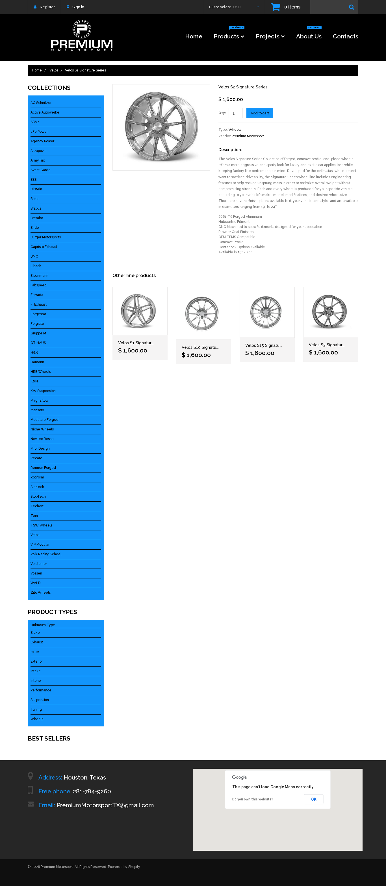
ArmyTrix (38, 160)
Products (228, 34)
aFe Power (39, 132)
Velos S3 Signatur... (327, 345)
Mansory (37, 410)
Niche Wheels (42, 429)
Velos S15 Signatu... (263, 345)
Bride (35, 228)
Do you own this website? (252, 799)
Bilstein (36, 189)
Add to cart (260, 113)
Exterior (37, 661)
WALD (35, 583)
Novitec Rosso (42, 439)
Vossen (36, 573)
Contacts (345, 36)
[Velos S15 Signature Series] (267, 312)
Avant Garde (41, 170)
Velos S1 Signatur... (136, 343)
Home (193, 36)
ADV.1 (35, 122)
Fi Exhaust (39, 304)
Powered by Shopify (124, 867)
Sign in (78, 7)
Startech (37, 487)
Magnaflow (39, 400)
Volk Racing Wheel (46, 554)
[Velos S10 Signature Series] (203, 313)
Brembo (37, 218)
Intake (36, 671)
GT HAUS (38, 343)
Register (47, 7)
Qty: (222, 113)
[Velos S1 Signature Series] (140, 311)
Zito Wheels (41, 593)
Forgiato (37, 324)
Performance (41, 690)
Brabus (36, 208)
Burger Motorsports (46, 237)
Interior (36, 681)
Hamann (37, 362)
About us (309, 34)
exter (35, 652)
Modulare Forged (44, 420)
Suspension (40, 700)
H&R (34, 352)
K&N (34, 381)
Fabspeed (39, 285)
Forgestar (38, 314)
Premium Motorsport (248, 136)
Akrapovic (38, 151)
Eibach (36, 266)
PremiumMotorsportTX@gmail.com (105, 805)
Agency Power (42, 141)
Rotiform (37, 477)
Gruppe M (38, 333)
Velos (53, 70)
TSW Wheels (41, 525)
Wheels (235, 130)
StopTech (38, 496)
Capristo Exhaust (44, 247)
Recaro (36, 458)
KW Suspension (43, 391)
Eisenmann (39, 276)
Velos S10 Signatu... (200, 347)
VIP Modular (40, 545)
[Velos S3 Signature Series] (330, 312)
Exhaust (37, 642)
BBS (33, 180)
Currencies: (220, 7)
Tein (34, 516)
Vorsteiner (39, 564)
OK (313, 799)
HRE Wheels (41, 372)
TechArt (37, 506)
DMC (34, 256)
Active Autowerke (45, 112)
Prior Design (40, 448)
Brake (35, 633)
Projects (267, 36)
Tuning (36, 709)
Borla (34, 199)
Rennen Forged (43, 468)
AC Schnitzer (41, 103)
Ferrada (37, 295)
